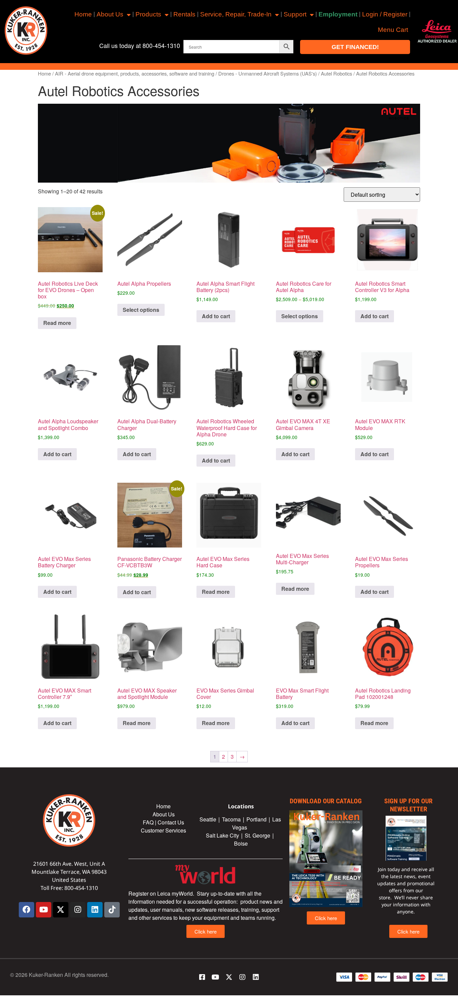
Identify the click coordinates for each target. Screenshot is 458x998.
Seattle (207, 819)
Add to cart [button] (216, 316)
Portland (256, 819)
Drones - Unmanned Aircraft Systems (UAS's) (267, 73)
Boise (241, 843)
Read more (57, 323)
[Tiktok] (112, 909)
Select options (141, 310)
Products (148, 14)
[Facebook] (26, 909)
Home (83, 14)
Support (295, 14)
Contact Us (171, 822)
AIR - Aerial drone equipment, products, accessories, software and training (134, 73)
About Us (110, 14)
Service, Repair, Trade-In (236, 14)
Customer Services (163, 830)
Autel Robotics (336, 73)
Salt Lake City (222, 835)
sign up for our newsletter (408, 805)
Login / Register (384, 14)
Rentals (184, 14)
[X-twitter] (60, 909)
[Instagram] (77, 909)
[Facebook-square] (202, 977)
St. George (257, 835)
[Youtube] (43, 909)
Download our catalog (326, 801)
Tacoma (231, 819)
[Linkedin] (95, 909)
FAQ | (150, 822)
